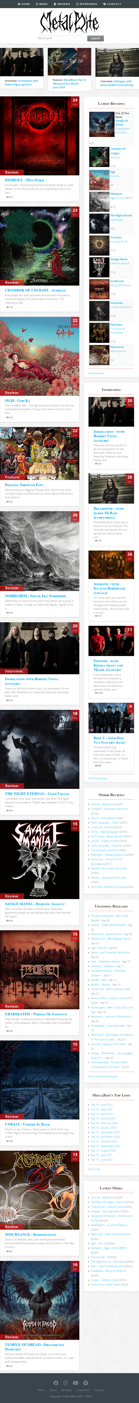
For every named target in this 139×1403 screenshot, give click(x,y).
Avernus (115, 157)
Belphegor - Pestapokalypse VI (108, 854)
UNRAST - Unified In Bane (27, 1124)
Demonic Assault (119, 263)
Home (25, 4)
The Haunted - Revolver (104, 850)
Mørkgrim (116, 193)
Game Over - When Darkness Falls (110, 989)
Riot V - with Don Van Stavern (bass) (109, 740)
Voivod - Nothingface (103, 818)
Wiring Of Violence (120, 285)
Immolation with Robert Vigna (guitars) (31, 681)
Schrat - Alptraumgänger (105, 831)
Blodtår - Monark (100, 984)
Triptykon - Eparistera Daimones (109, 808)
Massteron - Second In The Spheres (111, 1016)
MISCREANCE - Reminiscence (30, 1234)
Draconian (116, 302)
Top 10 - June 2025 (102, 1159)
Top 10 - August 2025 (103, 1150)
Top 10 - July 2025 (101, 1155)
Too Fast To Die (118, 241)
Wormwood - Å (99, 1257)
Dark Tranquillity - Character (107, 845)
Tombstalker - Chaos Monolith (108, 1025)
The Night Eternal (121, 215)
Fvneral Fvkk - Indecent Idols (107, 1206)
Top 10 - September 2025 (105, 1146)
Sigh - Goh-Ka (99, 948)
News (43, 4)
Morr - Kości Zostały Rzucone (107, 1266)
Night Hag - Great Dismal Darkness (111, 1234)
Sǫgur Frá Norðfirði (121, 197)
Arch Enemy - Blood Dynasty (107, 836)
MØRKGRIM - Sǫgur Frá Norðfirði (35, 595)
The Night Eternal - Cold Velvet (108, 1261)
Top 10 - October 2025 (104, 1141)
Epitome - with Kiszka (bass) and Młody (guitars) (108, 665)
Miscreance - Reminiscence (106, 934)
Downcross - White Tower (105, 1284)
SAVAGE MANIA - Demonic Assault (35, 903)
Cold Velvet (116, 219)
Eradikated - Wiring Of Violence (108, 1271)
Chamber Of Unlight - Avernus (108, 1202)
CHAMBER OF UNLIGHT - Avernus (35, 290)
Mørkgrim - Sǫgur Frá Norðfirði (108, 1248)
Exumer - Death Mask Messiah (108, 925)
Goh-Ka (114, 176)
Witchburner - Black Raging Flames (110, 938)
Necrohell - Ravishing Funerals (108, 886)
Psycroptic (116, 324)
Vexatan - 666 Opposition (105, 1211)
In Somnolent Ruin (120, 307)
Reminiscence (118, 351)
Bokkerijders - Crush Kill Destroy (109, 1225)
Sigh (112, 171)
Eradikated (117, 281)
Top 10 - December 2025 (105, 1132)
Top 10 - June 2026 (102, 1104)
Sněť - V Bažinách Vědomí (105, 961)
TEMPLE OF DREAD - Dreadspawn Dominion (34, 1347)
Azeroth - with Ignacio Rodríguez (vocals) (109, 588)
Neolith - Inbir (99, 980)
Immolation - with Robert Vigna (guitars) (109, 436)
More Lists (94, 1169)
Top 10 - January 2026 (103, 1127)
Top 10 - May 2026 (102, 1109)
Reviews (63, 4)
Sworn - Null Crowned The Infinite (110, 952)
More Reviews (96, 373)
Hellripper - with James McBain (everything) (109, 512)
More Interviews (97, 778)
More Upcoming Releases (102, 1076)
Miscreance (117, 347)
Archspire (116, 237)
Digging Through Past (24, 484)
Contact (114, 4)
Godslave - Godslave (102, 966)
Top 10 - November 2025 (105, 1136)
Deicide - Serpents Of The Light (108, 877)
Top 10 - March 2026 (103, 1118)
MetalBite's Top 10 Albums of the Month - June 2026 (69, 83)
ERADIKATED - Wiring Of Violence (36, 1014)
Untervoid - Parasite (102, 827)
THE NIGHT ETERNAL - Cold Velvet (37, 793)
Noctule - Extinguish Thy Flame (108, 1044)
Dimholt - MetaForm (102, 804)
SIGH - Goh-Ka (17, 400)
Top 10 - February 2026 (104, 1123)
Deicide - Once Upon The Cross (109, 868)
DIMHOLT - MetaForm (24, 180)
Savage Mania (118, 259)
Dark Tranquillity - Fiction (105, 822)
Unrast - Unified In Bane (104, 841)
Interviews (88, 4)
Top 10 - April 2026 (102, 1114)
